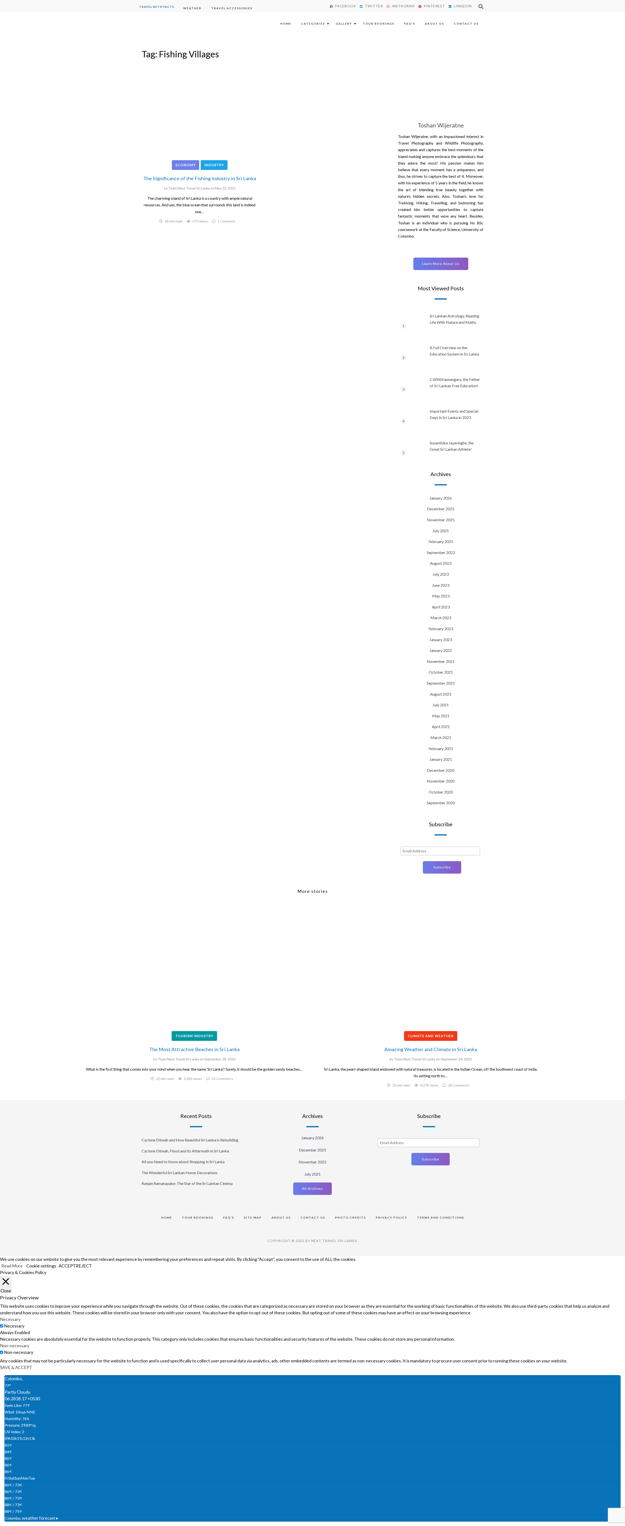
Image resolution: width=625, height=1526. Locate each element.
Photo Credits (350, 1217)
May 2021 (440, 715)
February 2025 (440, 541)
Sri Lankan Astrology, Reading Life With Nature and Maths (454, 319)
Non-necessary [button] (14, 1345)
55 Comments (222, 1079)
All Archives (312, 1188)
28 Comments (458, 1085)
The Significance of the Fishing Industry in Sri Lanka (199, 178)
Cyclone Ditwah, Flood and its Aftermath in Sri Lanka (185, 1151)
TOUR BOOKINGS (197, 1217)
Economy (186, 165)
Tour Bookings (378, 23)
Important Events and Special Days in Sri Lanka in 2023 (454, 414)
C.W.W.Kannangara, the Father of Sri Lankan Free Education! (455, 382)
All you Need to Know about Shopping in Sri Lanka (183, 1161)
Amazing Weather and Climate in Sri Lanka (430, 1049)
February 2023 (440, 628)
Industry (214, 165)
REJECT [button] (84, 1265)
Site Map (253, 1217)
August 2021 (440, 694)
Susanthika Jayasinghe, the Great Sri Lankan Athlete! (452, 445)
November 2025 (441, 519)
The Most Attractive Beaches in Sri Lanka (194, 1049)
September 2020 (441, 802)
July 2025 (441, 530)
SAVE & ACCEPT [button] (16, 1367)
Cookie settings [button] (41, 1265)
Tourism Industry (194, 1036)
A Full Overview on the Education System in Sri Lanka (454, 350)
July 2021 (441, 704)
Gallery (344, 23)
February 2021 (440, 748)
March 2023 (440, 617)
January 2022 (440, 650)
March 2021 (440, 737)
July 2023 (441, 574)
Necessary (14, 1325)
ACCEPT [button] (67, 1265)
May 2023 (440, 596)
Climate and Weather (431, 1036)
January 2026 (440, 498)
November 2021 (441, 661)
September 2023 (441, 552)
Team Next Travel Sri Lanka (189, 188)
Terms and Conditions (440, 1217)
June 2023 (440, 585)
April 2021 (441, 726)
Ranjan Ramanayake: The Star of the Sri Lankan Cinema (187, 1183)
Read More (12, 1265)
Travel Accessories (231, 8)
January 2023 (440, 639)
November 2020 (441, 781)
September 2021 (441, 683)
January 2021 (440, 759)
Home (285, 23)
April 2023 (441, 607)
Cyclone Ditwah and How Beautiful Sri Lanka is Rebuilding (190, 1140)
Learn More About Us (440, 263)
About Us (434, 23)
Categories (313, 23)
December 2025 (440, 508)
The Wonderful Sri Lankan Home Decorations (180, 1172)
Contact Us (466, 23)
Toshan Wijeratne (441, 125)
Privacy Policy (391, 1217)
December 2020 (440, 770)
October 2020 (441, 792)
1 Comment (226, 221)
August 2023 (440, 563)
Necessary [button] (10, 1319)
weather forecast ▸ (31, 1518)
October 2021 (441, 672)
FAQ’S (409, 23)
